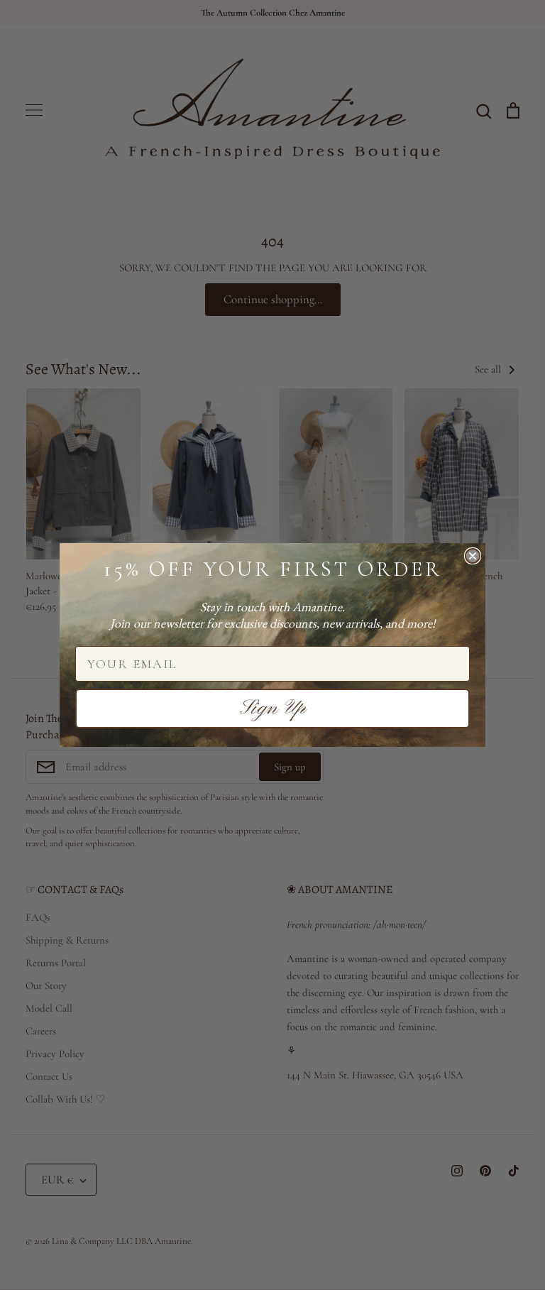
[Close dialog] (473, 556)
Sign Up (273, 708)
